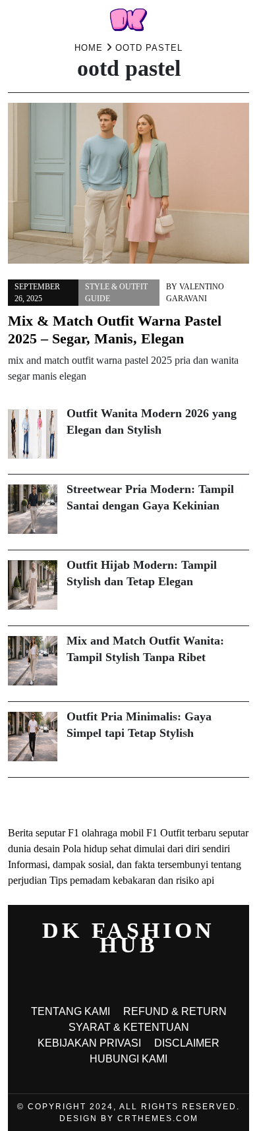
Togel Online (71, 801)
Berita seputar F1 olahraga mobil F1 (82, 832)
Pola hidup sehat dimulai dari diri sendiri (146, 848)
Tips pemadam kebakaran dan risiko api (131, 880)
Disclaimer (186, 1043)
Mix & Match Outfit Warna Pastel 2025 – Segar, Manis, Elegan (114, 329)
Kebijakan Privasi (89, 1043)
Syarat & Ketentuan (129, 1027)
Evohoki (119, 801)
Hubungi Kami (128, 1058)
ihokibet (25, 801)
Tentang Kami (70, 1011)
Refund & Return (175, 1011)
